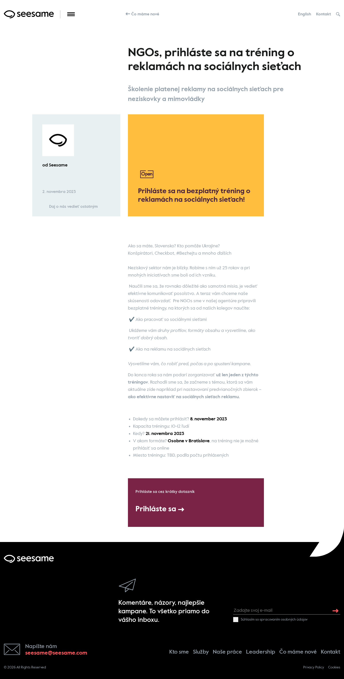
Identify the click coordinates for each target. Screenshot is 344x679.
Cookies (334, 667)
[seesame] (29, 558)
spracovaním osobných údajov (283, 619)
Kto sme (179, 652)
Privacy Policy (313, 667)
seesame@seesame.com (56, 653)
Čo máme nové (144, 14)
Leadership (260, 652)
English (304, 14)
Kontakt (323, 14)
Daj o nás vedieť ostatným (73, 207)
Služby (201, 652)
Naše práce (227, 652)
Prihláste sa (156, 509)
